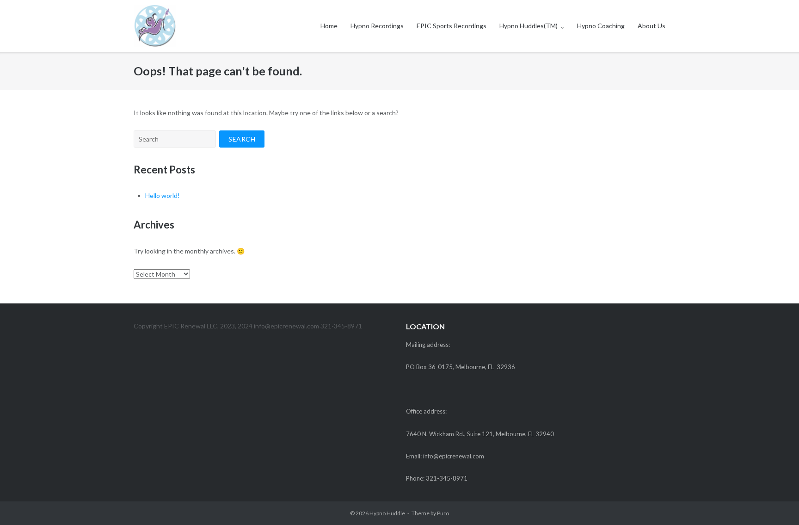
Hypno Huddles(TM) (528, 26)
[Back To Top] (776, 502)
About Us (651, 26)
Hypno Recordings (377, 26)
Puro (443, 513)
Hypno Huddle (387, 513)
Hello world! (162, 195)
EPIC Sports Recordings (451, 26)
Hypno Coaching (601, 26)
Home (329, 26)
